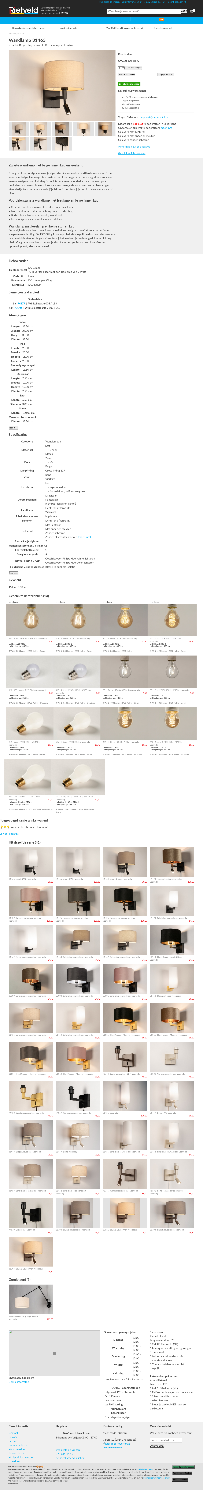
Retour (13, 1441)
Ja (1, 834)
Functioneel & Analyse (182, 1473)
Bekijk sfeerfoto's (19, 1382)
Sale (161, 19)
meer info (166, 128)
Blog (179, 19)
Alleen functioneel (180, 1479)
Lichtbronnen (138, 19)
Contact (13, 1433)
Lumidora (14, 1461)
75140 (18, 308)
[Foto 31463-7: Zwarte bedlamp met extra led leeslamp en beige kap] (40, 143)
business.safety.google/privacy (156, 1478)
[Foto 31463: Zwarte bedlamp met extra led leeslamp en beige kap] (62, 85)
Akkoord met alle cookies (183, 1467)
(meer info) (84, 537)
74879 (21, 303)
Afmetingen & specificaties (134, 146)
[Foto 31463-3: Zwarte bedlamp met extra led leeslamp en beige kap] (62, 129)
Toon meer (13, 428)
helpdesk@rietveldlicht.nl (154, 117)
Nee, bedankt (10, 834)
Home (12, 19)
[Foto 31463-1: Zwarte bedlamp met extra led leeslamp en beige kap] (19, 129)
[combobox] (144, 11)
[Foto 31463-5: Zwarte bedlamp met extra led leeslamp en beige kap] (105, 129)
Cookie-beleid (17, 1453)
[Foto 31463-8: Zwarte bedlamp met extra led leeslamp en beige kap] (62, 143)
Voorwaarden (17, 1449)
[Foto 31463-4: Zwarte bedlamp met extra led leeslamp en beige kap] (83, 129)
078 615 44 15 (64, 1454)
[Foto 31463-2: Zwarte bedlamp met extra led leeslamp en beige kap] (40, 129)
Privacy (13, 1437)
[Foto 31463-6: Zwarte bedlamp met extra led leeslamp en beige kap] (19, 143)
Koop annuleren (18, 1445)
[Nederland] (191, 3)
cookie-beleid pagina (145, 1469)
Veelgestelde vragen (21, 1457)
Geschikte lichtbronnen (131, 153)
